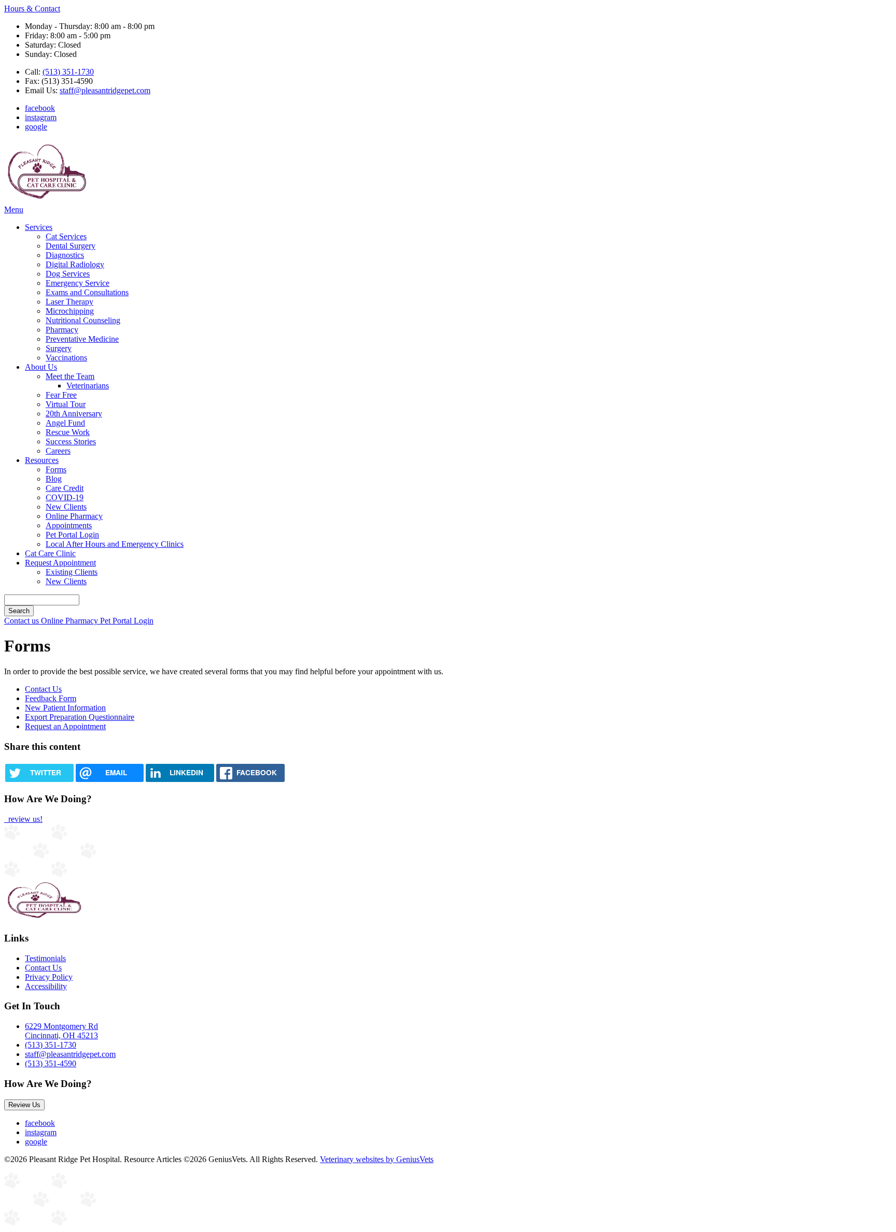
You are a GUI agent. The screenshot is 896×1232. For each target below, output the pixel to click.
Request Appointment (60, 562)
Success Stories (71, 441)
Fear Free (61, 394)
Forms (56, 469)
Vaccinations (66, 357)
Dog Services (68, 273)
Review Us (24, 1105)
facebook (40, 108)
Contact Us (43, 689)
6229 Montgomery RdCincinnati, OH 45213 (61, 1031)
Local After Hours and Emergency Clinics (115, 544)
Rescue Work (68, 432)
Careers (58, 450)
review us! (24, 819)
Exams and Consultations (87, 292)
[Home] (47, 200)
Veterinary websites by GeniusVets (376, 1159)
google (36, 126)
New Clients (66, 506)
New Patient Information (65, 707)
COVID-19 (64, 497)
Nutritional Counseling (83, 320)
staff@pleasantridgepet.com (105, 90)
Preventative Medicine (82, 339)
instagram (41, 117)
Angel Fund (65, 422)
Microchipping (70, 311)
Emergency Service (77, 283)
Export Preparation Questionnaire (79, 717)
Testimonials (45, 958)
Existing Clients (71, 572)
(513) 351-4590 (50, 1063)
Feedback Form (50, 698)
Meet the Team (70, 376)
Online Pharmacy (74, 516)
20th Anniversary (74, 413)
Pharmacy (62, 329)
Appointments (69, 525)
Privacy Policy (49, 977)
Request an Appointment (65, 726)
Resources (42, 460)
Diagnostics (65, 255)
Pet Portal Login (72, 534)
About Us (41, 367)
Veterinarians (87, 385)
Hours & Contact (32, 8)
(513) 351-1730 (68, 71)
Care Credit (64, 488)
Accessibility (46, 986)
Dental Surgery (70, 245)
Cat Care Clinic (50, 553)
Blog (54, 478)
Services (38, 227)
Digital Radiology (75, 264)
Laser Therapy (69, 301)
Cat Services (66, 236)
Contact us (22, 620)
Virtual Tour (66, 404)
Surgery (59, 348)
